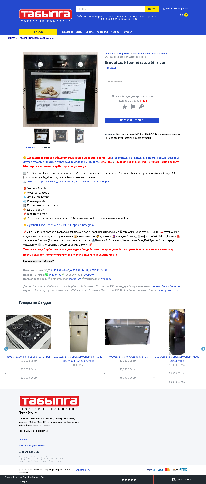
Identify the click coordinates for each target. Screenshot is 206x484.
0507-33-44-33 (106, 16)
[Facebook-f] (22, 459)
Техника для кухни (114, 138)
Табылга (109, 53)
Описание (30, 148)
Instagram (75, 278)
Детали (46, 148)
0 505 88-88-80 (60, 270)
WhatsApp (55, 274)
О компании (83, 469)
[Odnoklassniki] (44, 459)
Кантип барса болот (166, 286)
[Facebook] (59, 459)
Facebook (88, 274)
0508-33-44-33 (123, 16)
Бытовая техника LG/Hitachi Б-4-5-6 (150, 53)
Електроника (123, 53)
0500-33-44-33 (113, 19)
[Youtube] (37, 459)
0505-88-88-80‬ (90, 16)
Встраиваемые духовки (167, 134)
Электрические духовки (138, 138)
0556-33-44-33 (129, 19)
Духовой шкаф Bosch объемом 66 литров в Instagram (60, 225)
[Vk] (52, 459)
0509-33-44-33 (140, 16)
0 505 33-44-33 (79, 270)
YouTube (106, 278)
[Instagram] (29, 459)
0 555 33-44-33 (98, 270)
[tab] (30, 148)
